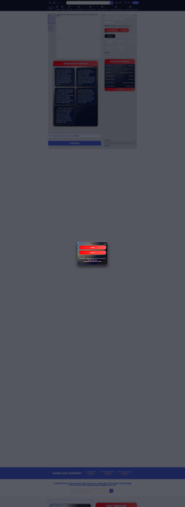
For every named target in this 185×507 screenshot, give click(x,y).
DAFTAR (92, 252)
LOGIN (93, 247)
